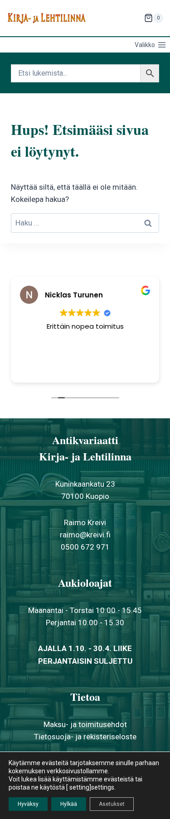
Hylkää (68, 804)
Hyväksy (28, 804)
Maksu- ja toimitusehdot (85, 724)
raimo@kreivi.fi (85, 534)
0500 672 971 (85, 546)
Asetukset (112, 804)
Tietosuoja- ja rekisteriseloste (85, 736)
